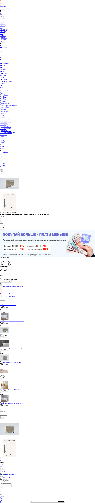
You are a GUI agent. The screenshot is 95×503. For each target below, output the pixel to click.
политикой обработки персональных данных (11, 474)
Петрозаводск (2, 500)
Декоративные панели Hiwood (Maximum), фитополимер (7, 132)
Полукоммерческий (2, 42)
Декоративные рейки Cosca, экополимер (5, 127)
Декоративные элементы (3, 38)
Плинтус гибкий (2, 98)
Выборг (1, 497)
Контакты (1, 463)
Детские (1, 61)
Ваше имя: (1, 275)
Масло (1, 143)
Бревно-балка (2, 148)
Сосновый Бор (2, 501)
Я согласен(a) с (9, 474)
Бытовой (1, 41)
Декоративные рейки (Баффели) (4, 124)
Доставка (1, 464)
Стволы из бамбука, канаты (3, 135)
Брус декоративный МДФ (3, 123)
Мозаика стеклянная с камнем (4, 29)
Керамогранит (2, 68)
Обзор (1, 257)
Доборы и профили (2, 37)
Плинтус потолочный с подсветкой (4, 107)
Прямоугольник (2, 60)
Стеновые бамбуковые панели (4, 120)
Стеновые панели (2, 117)
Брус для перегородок (3, 125)
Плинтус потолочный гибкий (4, 108)
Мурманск (1, 499)
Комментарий (2, 483)
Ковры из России (2, 64)
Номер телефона (2, 480)
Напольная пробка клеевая (3, 114)
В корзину (2, 307)
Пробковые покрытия (3, 113)
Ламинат (1, 76)
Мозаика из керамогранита (3, 30)
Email (1, 481)
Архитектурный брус (3, 147)
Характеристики (4, 257)
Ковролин (1, 70)
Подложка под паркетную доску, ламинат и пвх (6, 81)
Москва (1, 495)
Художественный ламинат (3, 79)
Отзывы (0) (8, 257)
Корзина (1, 460)
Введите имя (2, 479)
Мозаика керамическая (3, 31)
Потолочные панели (2, 110)
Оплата (1, 156)
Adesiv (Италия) (2, 140)
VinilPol (1, 51)
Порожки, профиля (2, 102)
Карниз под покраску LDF (3, 106)
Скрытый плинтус (2, 93)
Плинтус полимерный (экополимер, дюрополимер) (6, 100)
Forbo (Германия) (2, 141)
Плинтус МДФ (2, 96)
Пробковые (1, 86)
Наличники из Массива (3, 36)
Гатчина (1, 498)
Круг (1, 59)
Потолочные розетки (3, 25)
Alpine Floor (1, 55)
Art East (1, 49)
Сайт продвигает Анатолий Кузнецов (5, 477)
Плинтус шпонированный (3, 97)
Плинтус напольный (3, 165)
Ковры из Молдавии (2, 67)
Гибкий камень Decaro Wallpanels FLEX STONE (6, 133)
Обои (1, 82)
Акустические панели (3, 129)
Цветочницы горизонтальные (4, 152)
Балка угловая (2, 146)
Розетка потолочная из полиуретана (4, 109)
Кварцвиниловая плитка (3, 47)
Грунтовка (1, 138)
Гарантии (1, 465)
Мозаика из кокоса (2, 32)
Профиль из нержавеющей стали (4, 103)
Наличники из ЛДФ (2, 35)
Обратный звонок (2, 9)
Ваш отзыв (1, 278)
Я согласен (61, 501)
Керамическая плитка (3, 18)
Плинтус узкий (2, 91)
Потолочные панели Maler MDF (4, 111)
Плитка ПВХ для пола (3, 44)
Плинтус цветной (2, 94)
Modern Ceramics (2, 20)
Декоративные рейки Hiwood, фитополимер (5, 128)
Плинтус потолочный (3, 104)
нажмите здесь (51, 501)
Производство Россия (3, 19)
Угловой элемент (2, 24)
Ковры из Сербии (2, 65)
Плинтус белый (2, 92)
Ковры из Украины (2, 66)
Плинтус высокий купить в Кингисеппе (5, 90)
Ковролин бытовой (2, 71)
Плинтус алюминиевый (3, 99)
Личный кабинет (2, 461)
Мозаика (1, 28)
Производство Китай (3, 69)
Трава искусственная (3, 75)
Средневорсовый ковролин (3, 73)
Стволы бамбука (2, 136)
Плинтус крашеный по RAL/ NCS (4, 95)
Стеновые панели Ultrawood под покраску (5, 122)
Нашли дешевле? (2, 225)
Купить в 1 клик (6, 307)
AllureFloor (1, 48)
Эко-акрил (1, 85)
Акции (1, 154)
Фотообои (1, 87)
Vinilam (1, 53)
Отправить (2, 487)
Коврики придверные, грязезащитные (5, 62)
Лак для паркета (2, 142)
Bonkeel (1, 57)
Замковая (1, 45)
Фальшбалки (2, 145)
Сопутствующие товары (3, 88)
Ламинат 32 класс (2, 77)
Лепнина (1, 21)
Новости (1, 467)
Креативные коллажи (3, 84)
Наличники (1, 34)
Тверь (1, 502)
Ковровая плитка (2, 74)
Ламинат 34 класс (2, 78)
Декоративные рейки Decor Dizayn (4, 126)
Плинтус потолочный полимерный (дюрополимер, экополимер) (8, 105)
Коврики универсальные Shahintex (4, 63)
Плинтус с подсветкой (3, 101)
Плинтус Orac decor (2, 26)
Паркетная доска (2, 80)
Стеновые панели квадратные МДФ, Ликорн (6, 119)
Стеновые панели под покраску (4, 130)
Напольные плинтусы (3, 22)
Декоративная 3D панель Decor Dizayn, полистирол (6, 118)
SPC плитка (1, 46)
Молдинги (1, 23)
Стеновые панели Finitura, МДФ (4, 121)
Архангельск (2, 496)
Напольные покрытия (3, 39)
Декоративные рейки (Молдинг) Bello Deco (5, 131)
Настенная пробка (2, 115)
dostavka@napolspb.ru (3, 6)
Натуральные (2, 83)
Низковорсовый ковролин (3, 72)
